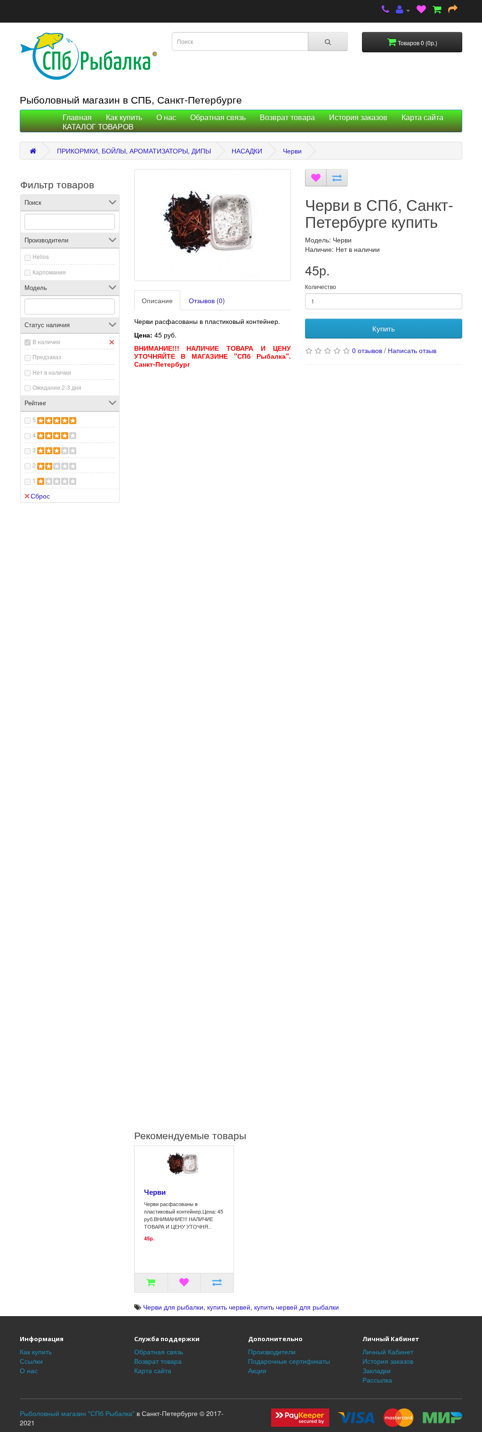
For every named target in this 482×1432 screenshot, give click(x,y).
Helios (40, 256)
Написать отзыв (412, 350)
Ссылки (31, 1361)
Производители (272, 1351)
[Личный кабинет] (403, 10)
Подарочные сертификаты (289, 1361)
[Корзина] (437, 10)
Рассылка (377, 1379)
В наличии (46, 342)
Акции (257, 1370)
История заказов (358, 117)
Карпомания (49, 272)
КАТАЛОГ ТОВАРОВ (98, 127)
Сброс (40, 495)
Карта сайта (422, 117)
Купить (383, 328)
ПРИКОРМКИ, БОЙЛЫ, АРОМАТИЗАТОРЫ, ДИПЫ (134, 150)
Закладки (376, 1370)
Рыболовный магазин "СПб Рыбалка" (77, 1413)
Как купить (124, 117)
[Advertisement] (212, 432)
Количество (320, 286)
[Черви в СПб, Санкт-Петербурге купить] (212, 225)
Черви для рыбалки (173, 1306)
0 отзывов (367, 350)
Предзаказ (46, 357)
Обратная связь (218, 117)
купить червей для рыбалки (296, 1306)
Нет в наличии (51, 372)
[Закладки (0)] (421, 10)
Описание (157, 300)
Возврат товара (287, 117)
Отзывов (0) (207, 300)
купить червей (228, 1306)
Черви (292, 150)
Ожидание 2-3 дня (56, 387)
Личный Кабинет (387, 1351)
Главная (77, 117)
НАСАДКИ (247, 150)
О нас (166, 117)
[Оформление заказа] (453, 10)
